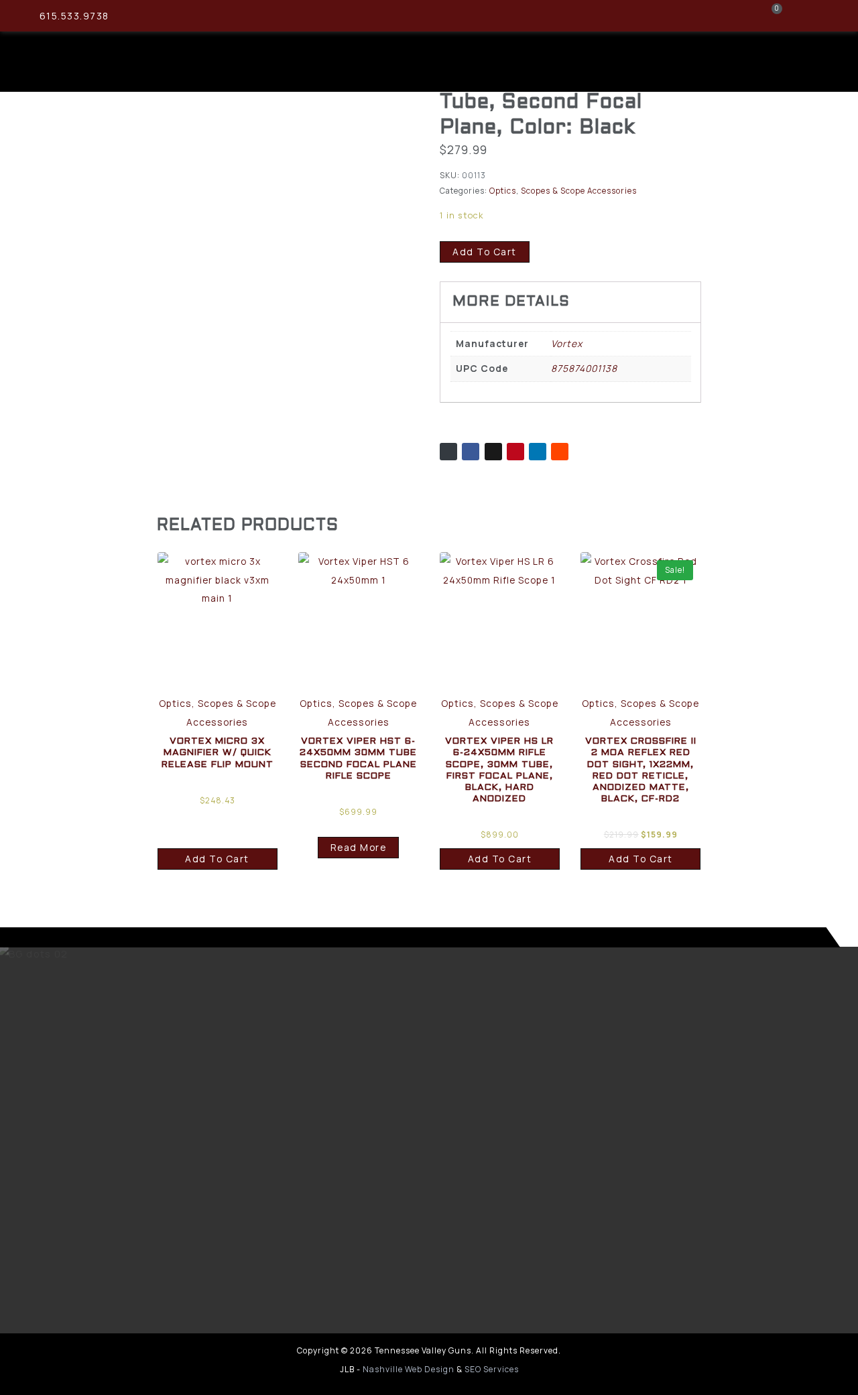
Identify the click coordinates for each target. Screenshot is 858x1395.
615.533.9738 (74, 15)
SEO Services (492, 1369)
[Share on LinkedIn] (537, 451)
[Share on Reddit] (559, 451)
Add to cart (484, 251)
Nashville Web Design (408, 1369)
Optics (502, 190)
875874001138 (584, 368)
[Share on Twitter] (493, 451)
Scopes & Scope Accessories (579, 190)
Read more (358, 847)
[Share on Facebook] (470, 451)
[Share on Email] (448, 451)
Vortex (567, 343)
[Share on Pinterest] (515, 451)
